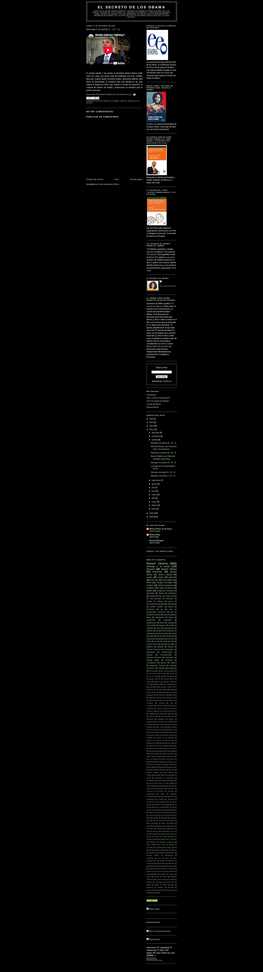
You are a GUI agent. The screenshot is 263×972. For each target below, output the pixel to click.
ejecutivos (168, 812)
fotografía (174, 818)
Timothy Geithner (152, 775)
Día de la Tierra (152, 676)
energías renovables (164, 583)
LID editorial (151, 254)
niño (169, 850)
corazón (150, 655)
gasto (148, 826)
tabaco (149, 885)
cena (158, 628)
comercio (161, 799)
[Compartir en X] (92, 98)
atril (154, 788)
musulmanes (160, 847)
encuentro (152, 815)
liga (150, 836)
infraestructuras (172, 711)
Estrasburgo (150, 679)
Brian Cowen (151, 732)
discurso (151, 569)
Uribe (168, 780)
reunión (171, 874)
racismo (158, 868)
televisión (171, 887)
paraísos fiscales (153, 855)
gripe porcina (160, 711)
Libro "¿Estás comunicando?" (158, 398)
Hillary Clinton (151, 753)
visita (172, 890)
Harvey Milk (171, 751)
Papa (150, 764)
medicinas (152, 842)
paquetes (171, 852)
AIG (173, 671)
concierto (171, 799)
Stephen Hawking (153, 772)
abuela (174, 780)
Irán (165, 753)
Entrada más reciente (94, 179)
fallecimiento (173, 815)
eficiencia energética (155, 812)
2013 (151, 422)
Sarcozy (171, 692)
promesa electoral (159, 866)
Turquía (174, 695)
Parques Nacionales (162, 764)
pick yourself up (162, 860)
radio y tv (166, 868)
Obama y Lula (172, 762)
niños (172, 716)
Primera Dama (171, 596)
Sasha (171, 617)
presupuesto (169, 631)
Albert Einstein (160, 724)
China (149, 641)
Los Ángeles (153, 759)
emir (175, 812)
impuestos (150, 609)
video (149, 270)
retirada (162, 874)
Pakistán (164, 689)
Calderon (172, 732)
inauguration (170, 828)
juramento (150, 834)
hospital (159, 828)
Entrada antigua (136, 179)
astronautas (165, 700)
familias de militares (155, 601)
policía (157, 863)
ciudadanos (150, 799)
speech (158, 721)
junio (154, 491)
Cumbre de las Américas (165, 737)
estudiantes (172, 593)
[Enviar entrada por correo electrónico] (134, 94)
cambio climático (156, 607)
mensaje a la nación (158, 566)
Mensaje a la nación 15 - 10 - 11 (163, 462)
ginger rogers (162, 826)
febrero (155, 505)
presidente (161, 719)
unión (166, 890)
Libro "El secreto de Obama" (158, 401)
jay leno (171, 831)
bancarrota (170, 788)
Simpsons (163, 770)
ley (162, 609)
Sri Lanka (172, 770)
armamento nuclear (153, 700)
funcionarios (170, 820)
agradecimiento (170, 697)
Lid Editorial (151, 395)
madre (172, 836)
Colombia (149, 737)
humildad (168, 660)
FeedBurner (166, 381)
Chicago (171, 623)
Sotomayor (150, 695)
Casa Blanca (167, 580)
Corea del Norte (161, 641)
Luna (148, 684)
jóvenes (157, 834)
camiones (171, 791)
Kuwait (168, 756)
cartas (162, 794)
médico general (172, 847)
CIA (165, 732)
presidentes (171, 863)
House (160, 753)
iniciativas (150, 831)
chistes (165, 796)
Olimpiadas (159, 617)
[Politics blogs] (153, 909)
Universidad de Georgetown (164, 778)
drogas (166, 810)
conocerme (170, 257)
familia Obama (153, 818)
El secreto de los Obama (131, 7)
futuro (148, 823)
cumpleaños (150, 705)
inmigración (152, 713)
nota (175, 850)
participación (169, 855)
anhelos (149, 786)
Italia (164, 681)
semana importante (162, 879)
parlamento (150, 719)
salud (162, 623)
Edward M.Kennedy (167, 676)
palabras (162, 852)
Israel (169, 644)
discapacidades (169, 804)
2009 (151, 517)
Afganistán (151, 593)
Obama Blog (154, 535)
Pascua (170, 647)
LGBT (175, 756)
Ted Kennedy (155, 598)
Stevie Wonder (168, 772)
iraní (157, 831)
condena (162, 703)
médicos (173, 663)
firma (167, 708)
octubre (155, 440)
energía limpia (153, 660)
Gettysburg (161, 748)
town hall (154, 580)
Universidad (151, 625)
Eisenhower (150, 746)
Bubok (151, 257)
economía (114, 101)
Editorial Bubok (153, 407)
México (164, 684)
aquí (160, 265)
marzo (154, 502)
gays (154, 826)
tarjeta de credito (161, 885)
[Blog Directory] (153, 939)
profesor (171, 719)
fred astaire (159, 820)
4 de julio (170, 639)
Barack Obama (102, 101)
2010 (151, 513)
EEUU (149, 583)
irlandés (163, 831)
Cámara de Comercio (154, 740)
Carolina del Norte (160, 735)
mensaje (155, 716)
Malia (165, 604)
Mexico (164, 759)
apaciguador (158, 786)
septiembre (156, 480)
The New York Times (162, 695)
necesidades (162, 850)
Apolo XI (158, 727)
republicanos (151, 623)
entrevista (169, 598)
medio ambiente (152, 844)
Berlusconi (171, 730)
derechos (158, 804)
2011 (151, 429)
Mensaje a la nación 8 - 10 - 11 (163, 472)
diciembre (156, 433)
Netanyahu (173, 684)
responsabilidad (152, 874)
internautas (163, 713)
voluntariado (159, 639)
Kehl (161, 756)
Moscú (172, 759)
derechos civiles (162, 705)
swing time (170, 882)
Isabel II (172, 753)
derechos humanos (154, 657)
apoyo (166, 786)
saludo (149, 876)
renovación (157, 871)
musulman (164, 716)
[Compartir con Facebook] (95, 98)
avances (161, 788)
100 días (152, 671)
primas (149, 866)
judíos (172, 713)
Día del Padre (170, 743)
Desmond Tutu (169, 740)
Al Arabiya (150, 724)
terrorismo (150, 604)
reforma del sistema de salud (157, 633)
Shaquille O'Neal (171, 767)
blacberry (160, 791)
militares (150, 585)
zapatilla (155, 892)
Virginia (151, 697)
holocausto (150, 828)
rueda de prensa (166, 588)
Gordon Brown (152, 644)
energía (159, 631)
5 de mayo (166, 671)
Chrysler (171, 673)
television (161, 887)
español (159, 708)
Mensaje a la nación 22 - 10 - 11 (163, 453)
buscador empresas (152, 960)
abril (153, 498)
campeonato (151, 794)
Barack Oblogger (156, 540)
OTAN (151, 687)
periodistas (150, 858)
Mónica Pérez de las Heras (157, 346)
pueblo (151, 868)
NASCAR (149, 762)
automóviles (151, 620)
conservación (151, 802)
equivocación (162, 815)
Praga (172, 689)
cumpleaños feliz (163, 802)
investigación (151, 663)
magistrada (150, 839)
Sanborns (150, 252)
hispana (172, 826)
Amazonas (171, 724)
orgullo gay (152, 852)
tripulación (158, 890)
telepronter (150, 887)
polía (162, 863)
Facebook (152, 748)
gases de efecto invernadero (164, 823)
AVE (173, 721)
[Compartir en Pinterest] (98, 98)
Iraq (158, 604)
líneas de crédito (161, 836)
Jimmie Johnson (152, 756)
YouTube (159, 697)
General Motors (169, 679)
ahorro (151, 783)
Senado (174, 604)
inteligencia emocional (165, 591)
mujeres (163, 663)
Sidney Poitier (153, 770)
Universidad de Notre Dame (155, 780)
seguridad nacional (157, 665)
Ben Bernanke (160, 730)
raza (173, 868)
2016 (158, 671)
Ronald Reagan (159, 767)
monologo (150, 847)
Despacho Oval (151, 743)
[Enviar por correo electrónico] (87, 98)
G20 (172, 641)
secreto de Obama (160, 876)
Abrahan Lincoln (152, 673)
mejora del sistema (167, 844)
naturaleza (152, 850)
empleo (123, 101)
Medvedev (156, 684)
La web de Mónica (154, 404)
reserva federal (169, 871)
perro (159, 858)
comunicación (167, 652)
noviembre (156, 436)
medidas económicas (167, 842)
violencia (166, 721)
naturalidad (167, 620)
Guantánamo (153, 751)
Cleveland (171, 735)
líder (148, 716)
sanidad (152, 596)
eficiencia (174, 810)
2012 (151, 426)
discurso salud (159, 807)
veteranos (167, 615)
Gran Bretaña (172, 748)
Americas (149, 727)
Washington (169, 649)
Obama (161, 593)
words (148, 892)
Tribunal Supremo (154, 649)
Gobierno (157, 681)
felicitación (164, 818)
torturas (149, 890)
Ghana (149, 681)
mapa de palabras (171, 839)
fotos (150, 820)
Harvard (162, 751)
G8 (159, 679)
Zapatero (162, 625)
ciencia (172, 796)
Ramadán (163, 692)
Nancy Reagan (160, 762)
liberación (166, 834)
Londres (171, 681)
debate (149, 591)
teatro (172, 885)
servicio (160, 636)
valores (149, 639)
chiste (158, 796)
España (174, 746)
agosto (155, 484)
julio (153, 487)
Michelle (160, 647)
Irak (162, 644)
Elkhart (167, 746)
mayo (154, 495)
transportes (172, 668)
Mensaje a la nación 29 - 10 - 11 (163, 443)
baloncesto (151, 652)
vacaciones (170, 636)
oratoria (160, 577)
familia (170, 607)
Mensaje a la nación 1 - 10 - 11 (163, 476)
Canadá (149, 735)
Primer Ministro (151, 692)
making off (159, 839)
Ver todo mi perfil (168, 286)
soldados (161, 668)
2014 (151, 419)
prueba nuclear (172, 866)
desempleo (169, 657)
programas (150, 721)
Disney (161, 743)
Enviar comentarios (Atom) (108, 184)
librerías (174, 834)
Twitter (162, 775)
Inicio (117, 179)
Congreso (150, 588)
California (163, 673)
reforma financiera (165, 585)
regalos (149, 871)
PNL (160, 596)
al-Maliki (171, 783)
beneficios (150, 791)
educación (173, 577)
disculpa (149, 807)
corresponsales (166, 655)
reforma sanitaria (165, 575)
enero (154, 509)
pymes (170, 601)
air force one (161, 783)
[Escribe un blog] (90, 98)
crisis (171, 703)
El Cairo (159, 746)
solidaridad (159, 882)
